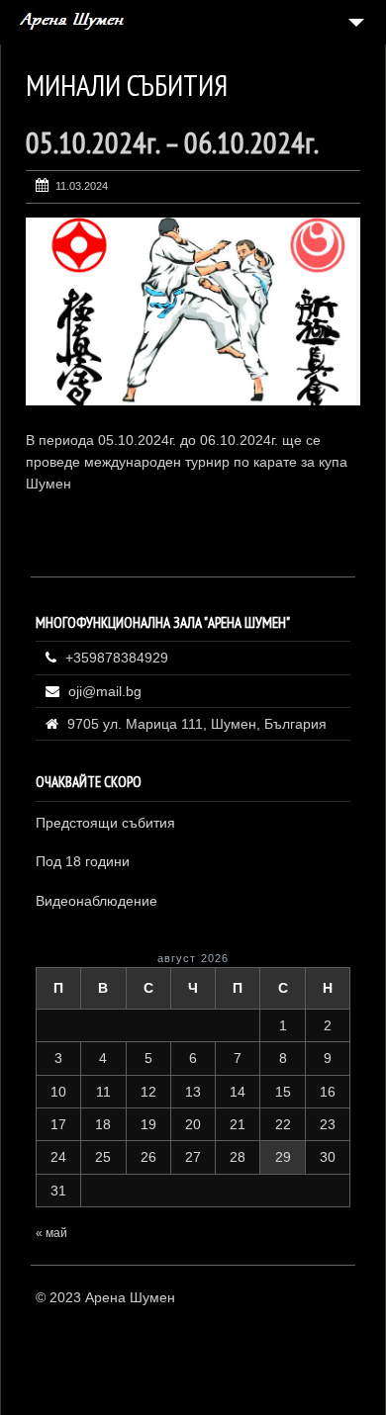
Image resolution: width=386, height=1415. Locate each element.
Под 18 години (83, 861)
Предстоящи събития (105, 823)
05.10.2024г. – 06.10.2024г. (172, 142)
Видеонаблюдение (96, 901)
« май (51, 1233)
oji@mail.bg (105, 691)
